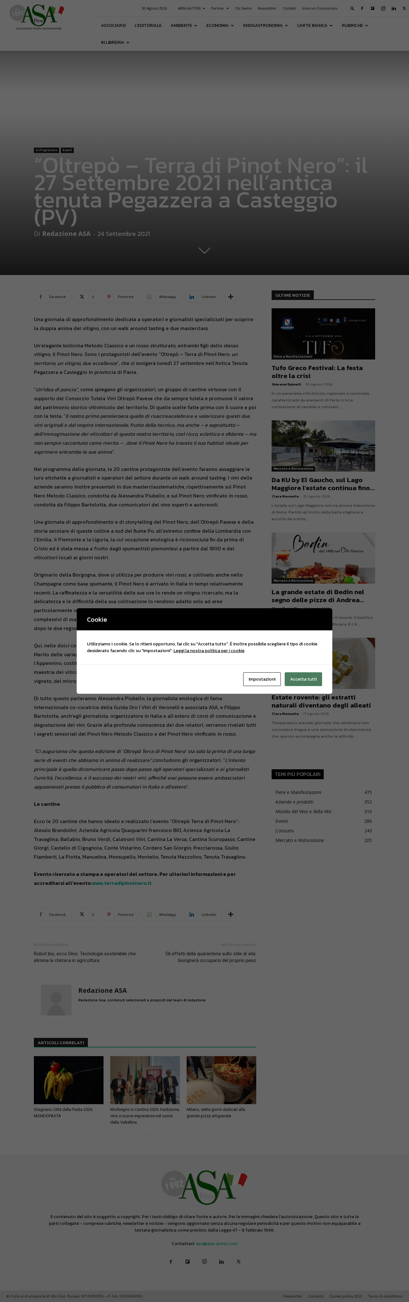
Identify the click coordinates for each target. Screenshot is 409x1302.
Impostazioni (262, 679)
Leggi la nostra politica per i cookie (209, 650)
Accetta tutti (303, 679)
